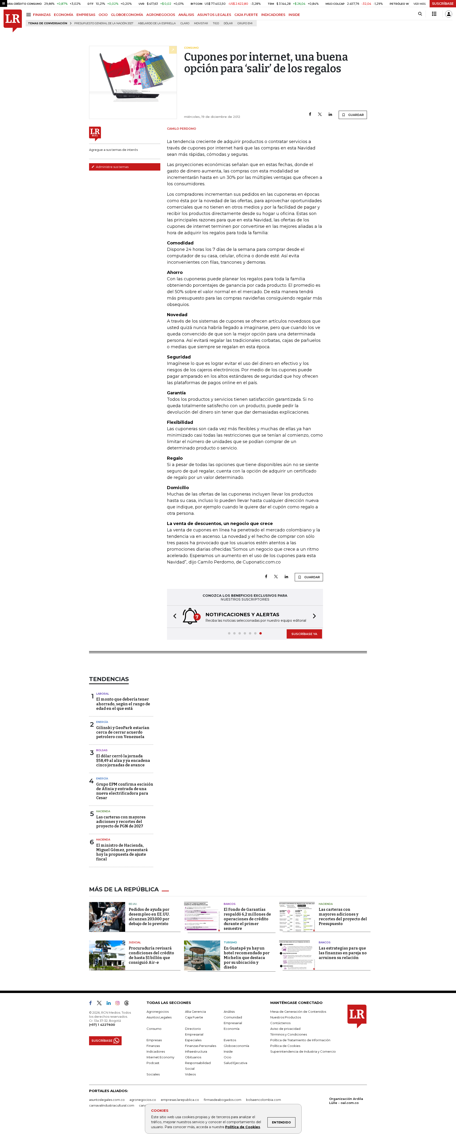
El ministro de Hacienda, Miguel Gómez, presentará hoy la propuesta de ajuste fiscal (122, 852)
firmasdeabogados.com (222, 1100)
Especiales (193, 1040)
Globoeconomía (236, 1046)
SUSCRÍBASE (443, 3)
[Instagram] (119, 1004)
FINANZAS (42, 15)
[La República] (13, 21)
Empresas (154, 1040)
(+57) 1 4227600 (102, 1024)
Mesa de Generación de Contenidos (298, 1011)
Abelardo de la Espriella (157, 23)
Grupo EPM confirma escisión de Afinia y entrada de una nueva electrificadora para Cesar (124, 791)
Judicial (135, 942)
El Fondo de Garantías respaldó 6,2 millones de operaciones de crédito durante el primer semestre (247, 919)
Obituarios (193, 1057)
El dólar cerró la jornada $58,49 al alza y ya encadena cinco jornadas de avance (123, 760)
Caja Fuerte (194, 1017)
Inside (228, 1051)
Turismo (230, 942)
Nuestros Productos (285, 1017)
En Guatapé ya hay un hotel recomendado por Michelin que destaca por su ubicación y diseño (247, 957)
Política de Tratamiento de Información (300, 1040)
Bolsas (102, 750)
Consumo (154, 1029)
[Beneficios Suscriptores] (434, 14)
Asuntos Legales (159, 1017)
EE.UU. (133, 904)
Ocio (227, 1057)
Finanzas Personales (200, 1046)
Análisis (229, 1011)
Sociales (153, 1074)
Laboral (102, 693)
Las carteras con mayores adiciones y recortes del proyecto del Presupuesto (343, 916)
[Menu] (29, 14)
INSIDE (294, 15)
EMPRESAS (85, 15)
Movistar (201, 23)
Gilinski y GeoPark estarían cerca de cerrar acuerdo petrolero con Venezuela (122, 732)
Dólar (228, 23)
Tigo (216, 23)
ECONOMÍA (63, 15)
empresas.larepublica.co (180, 1100)
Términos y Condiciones (288, 1034)
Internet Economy (160, 1057)
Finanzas (153, 1046)
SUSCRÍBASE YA (304, 634)
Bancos (230, 904)
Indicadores (156, 1051)
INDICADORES (273, 15)
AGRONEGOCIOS (160, 15)
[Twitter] (320, 114)
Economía (231, 1029)
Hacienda (103, 811)
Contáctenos (280, 1023)
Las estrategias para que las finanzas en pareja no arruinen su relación (343, 953)
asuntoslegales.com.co (107, 1100)
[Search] (420, 14)
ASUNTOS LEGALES (214, 15)
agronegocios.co (142, 1100)
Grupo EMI (245, 23)
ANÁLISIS (186, 15)
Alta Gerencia (195, 1011)
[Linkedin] (330, 114)
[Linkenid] (110, 1004)
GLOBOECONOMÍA (127, 15)
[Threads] (128, 1004)
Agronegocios (158, 1011)
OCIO (103, 15)
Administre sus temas (111, 167)
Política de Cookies (242, 1127)
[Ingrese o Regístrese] (448, 14)
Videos (190, 1074)
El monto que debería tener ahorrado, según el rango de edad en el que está (123, 704)
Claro (184, 23)
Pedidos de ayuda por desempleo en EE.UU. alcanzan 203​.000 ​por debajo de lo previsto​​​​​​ (149, 916)
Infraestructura (196, 1051)
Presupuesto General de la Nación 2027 (103, 23)
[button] (173, 617)
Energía (102, 722)
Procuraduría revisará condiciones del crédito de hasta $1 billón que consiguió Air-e (151, 955)
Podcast (153, 1063)
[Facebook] (310, 114)
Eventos (230, 1040)
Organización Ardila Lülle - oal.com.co (346, 1101)
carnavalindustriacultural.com (111, 1105)
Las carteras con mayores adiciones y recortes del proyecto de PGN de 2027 (121, 821)
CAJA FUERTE (246, 15)
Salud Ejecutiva (235, 1063)
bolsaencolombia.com (263, 1100)
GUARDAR (355, 115)
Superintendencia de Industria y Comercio (303, 1051)
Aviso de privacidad (285, 1029)
